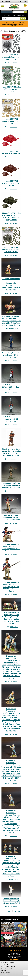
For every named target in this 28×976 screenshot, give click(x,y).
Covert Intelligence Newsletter (14, 15)
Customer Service (6, 1)
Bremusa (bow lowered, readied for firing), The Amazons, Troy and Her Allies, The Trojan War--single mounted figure (11, 320)
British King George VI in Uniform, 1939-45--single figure (11, 355)
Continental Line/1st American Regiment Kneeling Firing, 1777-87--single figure (11, 547)
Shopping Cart (5, 972)
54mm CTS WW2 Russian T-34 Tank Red (11, 152)
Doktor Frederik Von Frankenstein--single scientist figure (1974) (11, 900)
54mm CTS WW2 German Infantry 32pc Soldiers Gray (11, 57)
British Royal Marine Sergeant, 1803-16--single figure (11, 419)
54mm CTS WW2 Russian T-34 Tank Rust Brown (11, 183)
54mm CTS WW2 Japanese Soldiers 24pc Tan (11, 121)
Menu (2, 6)
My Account (4, 974)
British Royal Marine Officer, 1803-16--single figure (11, 387)
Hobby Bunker (14, 6)
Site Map (3, 970)
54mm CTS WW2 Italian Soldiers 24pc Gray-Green (11, 89)
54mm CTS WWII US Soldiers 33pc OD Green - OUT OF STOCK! (11, 249)
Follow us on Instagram (10, 919)
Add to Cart (13, 63)
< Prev (8, 911)
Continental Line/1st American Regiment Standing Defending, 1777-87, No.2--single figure (11, 586)
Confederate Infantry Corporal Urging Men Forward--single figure (11, 485)
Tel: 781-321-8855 (14, 957)
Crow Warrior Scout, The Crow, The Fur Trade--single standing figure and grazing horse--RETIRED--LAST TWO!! (11, 617)
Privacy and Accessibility (8, 966)
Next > (19, 911)
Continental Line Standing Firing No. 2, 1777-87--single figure (11, 517)
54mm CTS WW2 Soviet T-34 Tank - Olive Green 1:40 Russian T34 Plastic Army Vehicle (11, 216)
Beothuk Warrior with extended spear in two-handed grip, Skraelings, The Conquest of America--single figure (11, 284)
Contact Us (4, 964)
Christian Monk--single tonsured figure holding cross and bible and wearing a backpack (11, 452)
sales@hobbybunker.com (14, 956)
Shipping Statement (7, 968)
